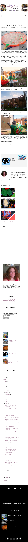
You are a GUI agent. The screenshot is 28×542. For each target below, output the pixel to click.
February (7, 475)
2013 (5, 480)
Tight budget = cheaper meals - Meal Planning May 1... (12, 438)
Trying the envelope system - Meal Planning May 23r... (12, 423)
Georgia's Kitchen (8, 454)
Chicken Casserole (8, 452)
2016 (5, 381)
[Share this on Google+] (9, 147)
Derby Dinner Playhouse (10, 444)
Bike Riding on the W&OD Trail (11, 410)
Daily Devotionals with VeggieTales (12, 334)
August (6, 396)
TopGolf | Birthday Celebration (12, 341)
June (6, 401)
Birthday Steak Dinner (9, 468)
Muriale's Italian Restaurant (10, 465)
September (7, 394)
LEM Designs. (21, 534)
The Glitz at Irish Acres (12, 353)
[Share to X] (6, 147)
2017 (5, 379)
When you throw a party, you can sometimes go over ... (11, 406)
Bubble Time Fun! (8, 442)
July (6, 399)
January (7, 477)
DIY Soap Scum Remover (10, 426)
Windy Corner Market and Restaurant (12, 431)
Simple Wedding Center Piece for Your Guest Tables (11, 434)
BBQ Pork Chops (8, 447)
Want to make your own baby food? (12, 417)
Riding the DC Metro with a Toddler (12, 408)
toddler (12, 144)
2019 (5, 375)
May (6, 403)
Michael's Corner (6, 144)
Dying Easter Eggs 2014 (9, 456)
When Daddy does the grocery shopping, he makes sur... (11, 450)
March (6, 473)
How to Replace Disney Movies (11, 440)
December (7, 387)
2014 (5, 386)
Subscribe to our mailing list (10, 313)
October (7, 392)
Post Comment (23, 27)
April (6, 470)
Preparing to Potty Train (9, 415)
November (7, 390)
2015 (5, 383)
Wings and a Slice (8, 413)
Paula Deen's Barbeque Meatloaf (14, 526)
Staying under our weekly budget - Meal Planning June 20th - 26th (13, 361)
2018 (5, 377)
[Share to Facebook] (4, 147)
